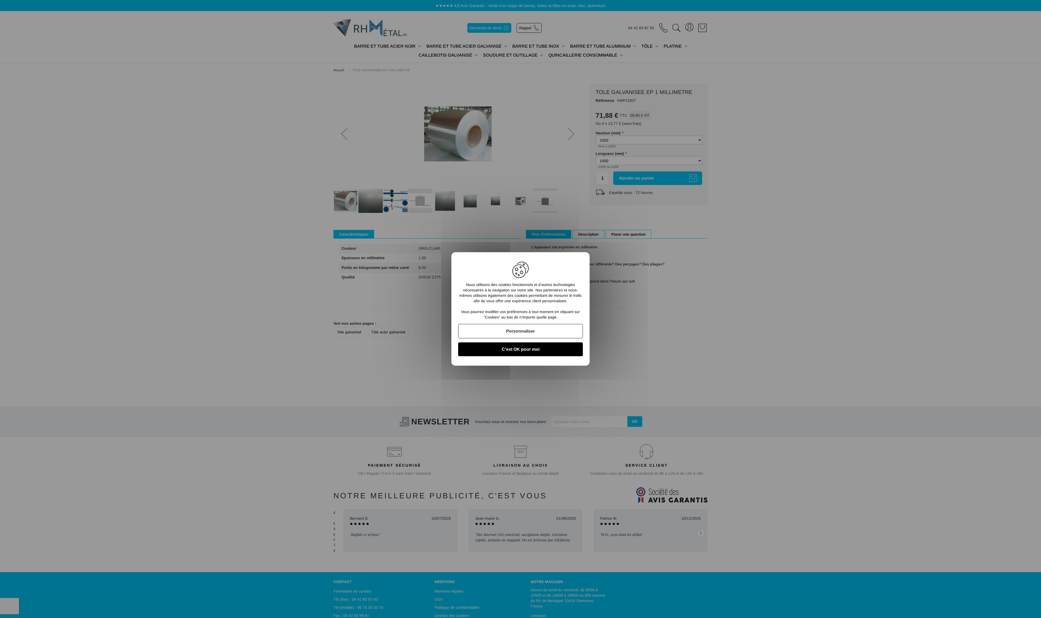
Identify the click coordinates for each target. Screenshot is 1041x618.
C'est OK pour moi (520, 349)
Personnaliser (520, 331)
